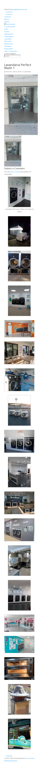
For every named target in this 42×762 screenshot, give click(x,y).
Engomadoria (8, 34)
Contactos (7, 17)
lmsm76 (8, 72)
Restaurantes (8, 49)
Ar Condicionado (9, 27)
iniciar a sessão (15, 172)
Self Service (8, 41)
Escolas (6, 31)
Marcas (6, 19)
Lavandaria (7, 39)
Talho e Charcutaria (10, 51)
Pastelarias (7, 46)
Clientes (6, 22)
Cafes (6, 29)
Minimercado (8, 44)
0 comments (27, 72)
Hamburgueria (9, 36)
